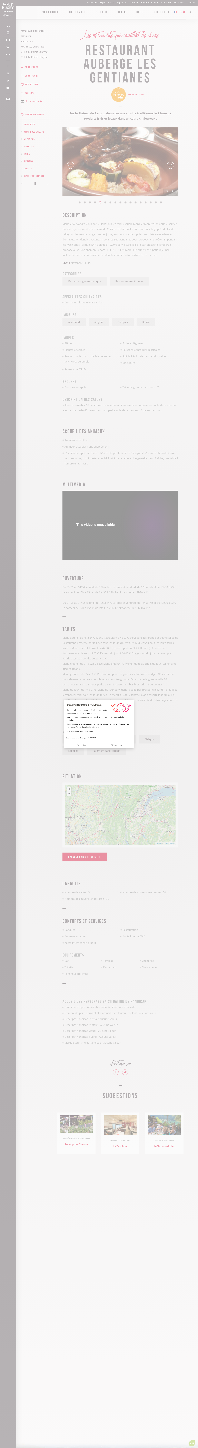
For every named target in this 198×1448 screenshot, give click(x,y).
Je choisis (81, 745)
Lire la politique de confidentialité (80, 731)
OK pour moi (116, 745)
